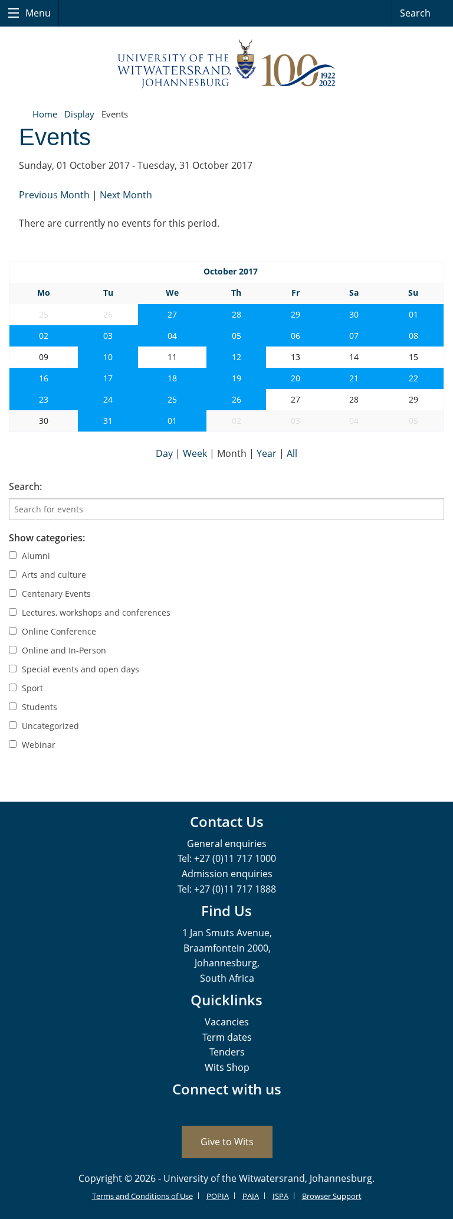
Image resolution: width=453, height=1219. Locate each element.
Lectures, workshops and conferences (94, 612)
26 (236, 399)
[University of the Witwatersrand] (226, 64)
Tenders (227, 1051)
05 (236, 335)
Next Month (126, 194)
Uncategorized (49, 725)
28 (236, 314)
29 (295, 314)
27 (172, 314)
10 (108, 356)
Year (268, 453)
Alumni (34, 555)
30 (354, 314)
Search (416, 12)
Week (196, 453)
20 (295, 378)
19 (236, 378)
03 (108, 335)
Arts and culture (52, 574)
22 (413, 378)
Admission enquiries (227, 873)
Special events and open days (79, 669)
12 (236, 356)
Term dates (227, 1037)
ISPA (280, 1196)
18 (172, 378)
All (292, 453)
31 (108, 420)
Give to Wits (227, 1141)
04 (172, 335)
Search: (25, 486)
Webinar (37, 744)
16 (43, 378)
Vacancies (227, 1021)
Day (165, 453)
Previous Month (55, 194)
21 (354, 378)
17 (108, 378)
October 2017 (230, 271)
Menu (37, 12)
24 (108, 399)
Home (44, 114)
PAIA (250, 1196)
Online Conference (57, 631)
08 (413, 335)
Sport (31, 688)
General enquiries (227, 843)
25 (172, 399)
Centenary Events (55, 593)
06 (295, 335)
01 (413, 314)
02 (43, 335)
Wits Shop (227, 1067)
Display (79, 114)
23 (43, 399)
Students (38, 707)
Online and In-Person (62, 650)
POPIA (217, 1196)
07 (354, 335)
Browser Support (332, 1196)
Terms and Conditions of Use (142, 1196)
